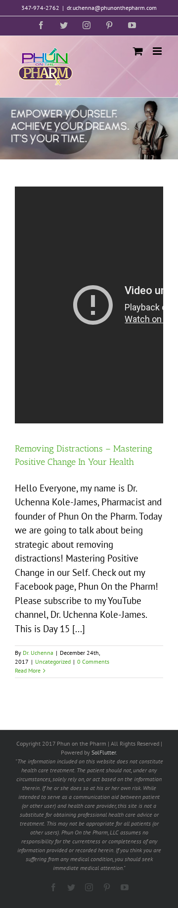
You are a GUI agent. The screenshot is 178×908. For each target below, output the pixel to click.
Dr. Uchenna (38, 652)
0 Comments (93, 661)
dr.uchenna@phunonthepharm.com (112, 7)
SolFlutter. (104, 752)
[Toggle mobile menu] (158, 51)
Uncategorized (53, 661)
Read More (28, 670)
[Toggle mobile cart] (138, 51)
